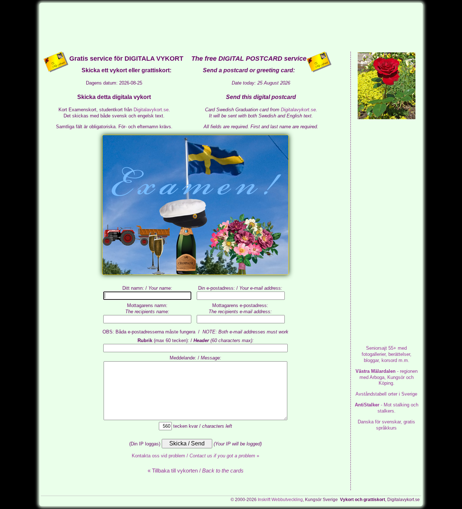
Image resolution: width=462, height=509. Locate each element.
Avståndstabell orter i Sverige (386, 394)
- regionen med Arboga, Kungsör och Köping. (387, 377)
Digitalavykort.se (151, 109)
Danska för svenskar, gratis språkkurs (386, 425)
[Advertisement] (231, 26)
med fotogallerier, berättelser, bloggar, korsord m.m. (386, 354)
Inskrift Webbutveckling (280, 499)
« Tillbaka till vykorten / (196, 470)
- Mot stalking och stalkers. (386, 408)
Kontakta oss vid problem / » (195, 455)
